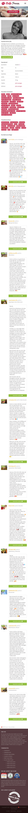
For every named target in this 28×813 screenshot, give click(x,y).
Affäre (3, 94)
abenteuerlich (5, 122)
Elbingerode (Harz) (13, 223)
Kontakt (8, 811)
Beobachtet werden (16, 94)
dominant (21, 122)
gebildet (4, 126)
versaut (24, 128)
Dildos (9, 96)
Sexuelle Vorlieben (8, 756)
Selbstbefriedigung (13, 109)
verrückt (18, 128)
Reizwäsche (13, 107)
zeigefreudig (15, 129)
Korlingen (21, 140)
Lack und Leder (5, 105)
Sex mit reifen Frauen (8, 760)
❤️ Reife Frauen (4, 727)
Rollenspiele (21, 107)
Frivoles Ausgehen (6, 99)
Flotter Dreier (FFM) (6, 98)
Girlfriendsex (5, 101)
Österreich (22, 735)
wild (9, 129)
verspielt (4, 129)
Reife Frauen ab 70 (11, 767)
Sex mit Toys (5, 113)
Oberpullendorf (21, 186)
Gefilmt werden (17, 99)
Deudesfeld (11, 592)
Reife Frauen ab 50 (11, 763)
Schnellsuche (7, 750)
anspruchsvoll (14, 122)
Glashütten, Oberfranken (15, 468)
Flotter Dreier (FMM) (18, 98)
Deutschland (17, 735)
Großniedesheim (13, 690)
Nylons (13, 105)
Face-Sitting (16, 96)
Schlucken (4, 109)
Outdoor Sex (5, 107)
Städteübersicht (7, 752)
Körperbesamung (13, 103)
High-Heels (20, 101)
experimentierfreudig (7, 124)
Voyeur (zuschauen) (7, 114)
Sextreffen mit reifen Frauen (7, 735)
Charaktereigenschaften (9, 754)
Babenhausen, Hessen (14, 628)
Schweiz (4, 737)
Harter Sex (12, 101)
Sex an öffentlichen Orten (8, 111)
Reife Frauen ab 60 (11, 765)
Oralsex (19, 105)
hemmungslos (11, 126)
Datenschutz (13, 811)
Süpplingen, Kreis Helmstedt (15, 302)
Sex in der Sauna (21, 111)
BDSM (7, 94)
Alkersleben (11, 255)
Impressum (19, 811)
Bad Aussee (24, 400)
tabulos (12, 128)
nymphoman (5, 128)
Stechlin (21, 506)
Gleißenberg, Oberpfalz (14, 551)
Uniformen (12, 113)
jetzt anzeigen (18, 83)
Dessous (4, 96)
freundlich (21, 124)
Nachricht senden (6, 57)
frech (15, 124)
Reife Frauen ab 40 (11, 761)
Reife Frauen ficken (8, 758)
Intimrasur (4, 103)
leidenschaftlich (21, 126)
